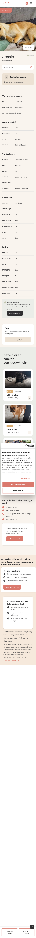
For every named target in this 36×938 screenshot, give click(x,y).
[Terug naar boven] (32, 927)
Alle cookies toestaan (18, 484)
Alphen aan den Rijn (13, 397)
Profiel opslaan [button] (8, 67)
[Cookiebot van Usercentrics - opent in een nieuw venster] (25, 445)
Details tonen (25, 478)
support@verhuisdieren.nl (11, 660)
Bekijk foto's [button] (28, 47)
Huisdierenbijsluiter (15, 313)
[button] (26, 3)
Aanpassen (17, 490)
